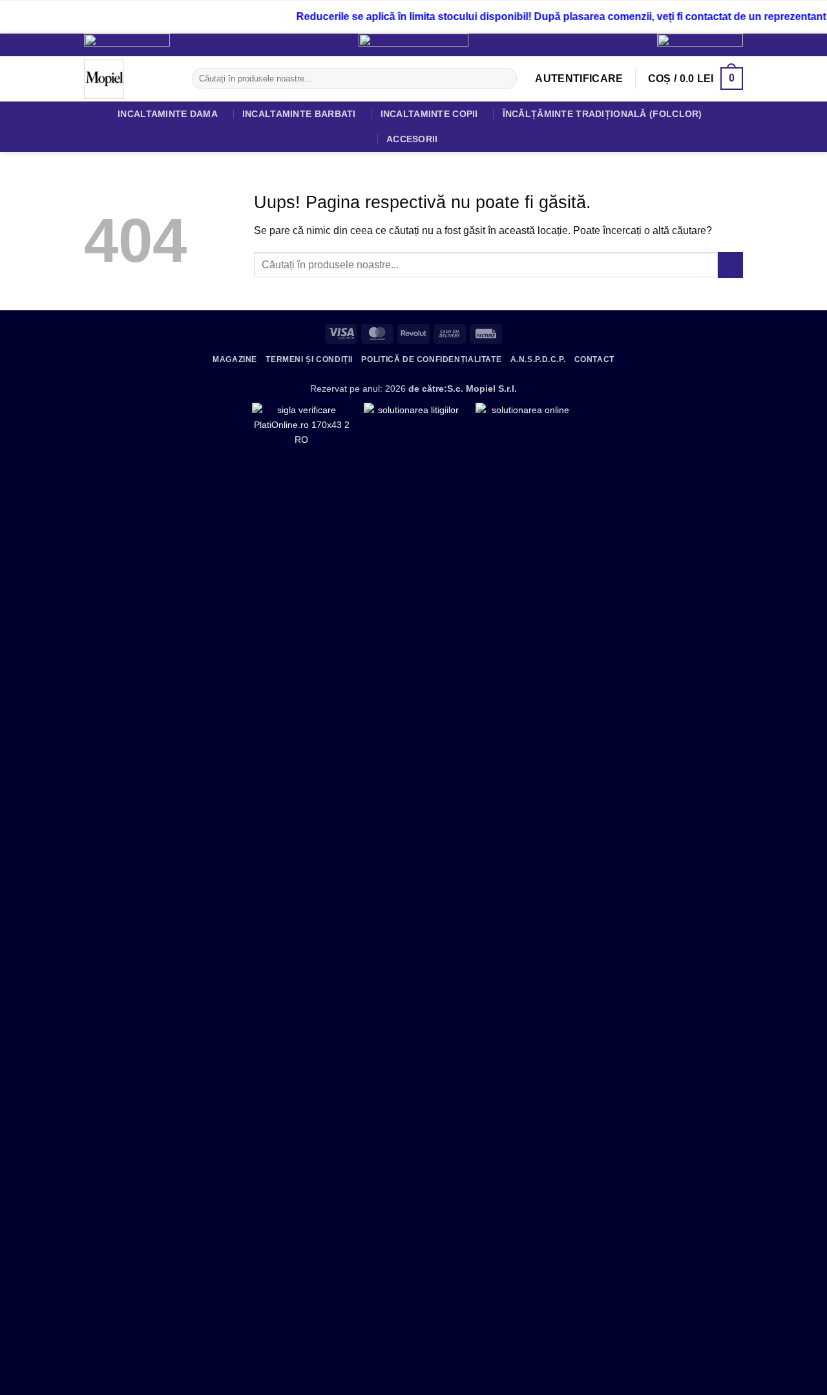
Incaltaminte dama (168, 114)
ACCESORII (412, 139)
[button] (579, 79)
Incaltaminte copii (429, 114)
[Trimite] (505, 79)
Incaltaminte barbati (299, 114)
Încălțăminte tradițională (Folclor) (602, 114)
